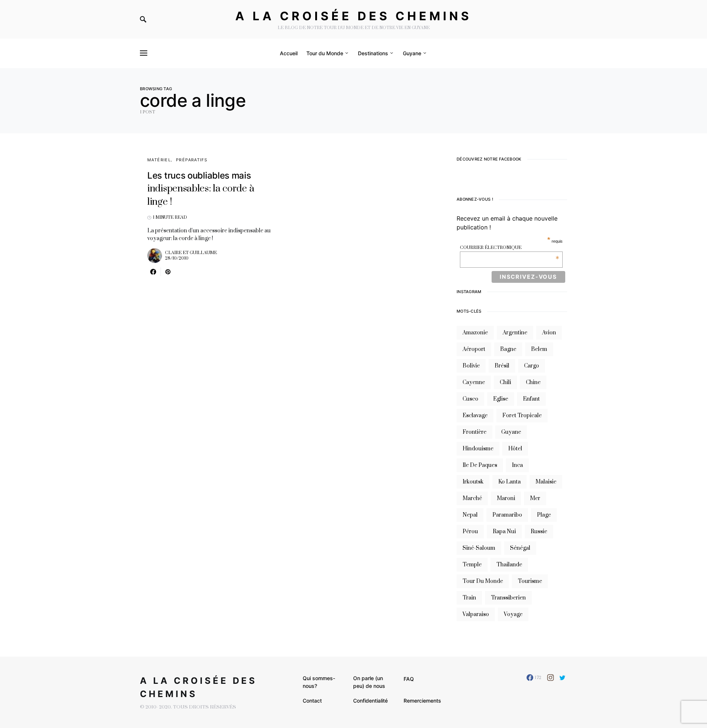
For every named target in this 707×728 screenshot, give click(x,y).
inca (517, 465)
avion (549, 332)
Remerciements (422, 700)
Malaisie (545, 481)
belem (539, 349)
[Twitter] (562, 677)
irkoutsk (472, 481)
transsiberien (508, 597)
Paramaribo (507, 514)
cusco (470, 398)
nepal (470, 514)
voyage (513, 614)
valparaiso (475, 614)
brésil (502, 365)
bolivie (471, 365)
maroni (506, 498)
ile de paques (479, 465)
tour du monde (482, 581)
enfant (531, 398)
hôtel (515, 448)
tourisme (530, 581)
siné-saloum (478, 548)
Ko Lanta (509, 481)
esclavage (475, 415)
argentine (515, 332)
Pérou (470, 531)
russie (539, 531)
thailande (509, 564)
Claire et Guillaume (191, 253)
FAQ (409, 679)
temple (472, 564)
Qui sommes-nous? (319, 682)
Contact (312, 700)
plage (544, 514)
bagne (508, 349)
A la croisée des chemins (353, 16)
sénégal (520, 548)
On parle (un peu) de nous (369, 682)
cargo (531, 365)
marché (472, 498)
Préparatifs (191, 159)
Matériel (159, 159)
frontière (474, 432)
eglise (500, 398)
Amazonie (475, 332)
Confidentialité (370, 700)
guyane (511, 432)
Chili (505, 382)
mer (535, 498)
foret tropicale (522, 415)
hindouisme (477, 448)
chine (533, 382)
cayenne (473, 382)
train (469, 597)
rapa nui (504, 531)
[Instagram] (550, 677)
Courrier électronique (509, 247)
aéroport (473, 349)
